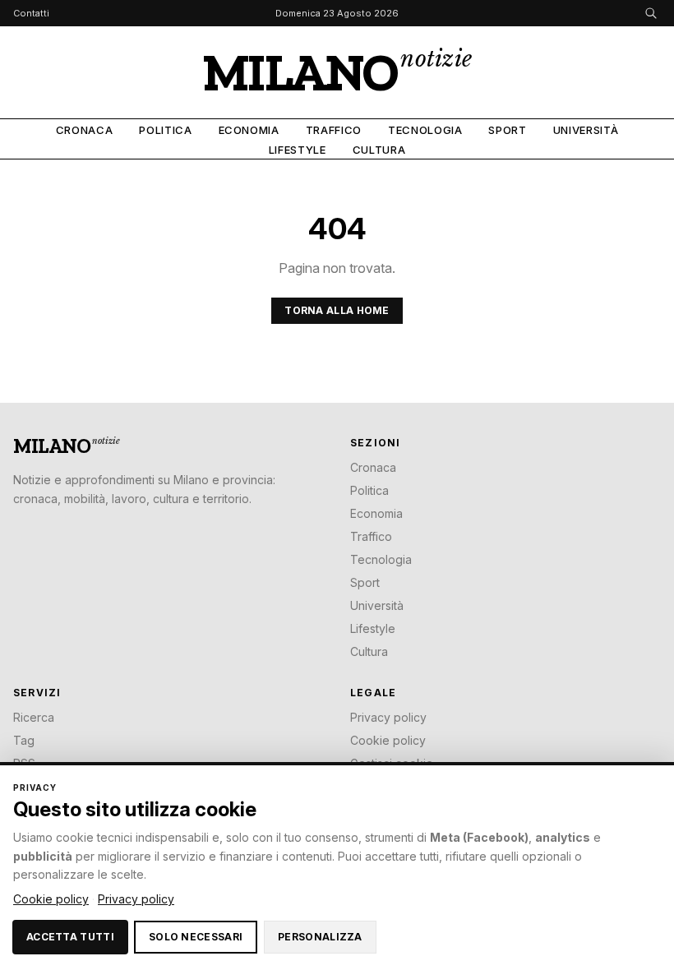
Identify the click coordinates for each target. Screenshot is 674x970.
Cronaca (84, 129)
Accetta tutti (70, 937)
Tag (24, 740)
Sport (507, 129)
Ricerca (33, 717)
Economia (249, 129)
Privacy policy (388, 717)
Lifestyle (297, 149)
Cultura (379, 149)
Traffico (334, 129)
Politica (165, 129)
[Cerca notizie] (651, 13)
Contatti (31, 13)
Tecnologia (425, 129)
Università (586, 129)
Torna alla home (337, 310)
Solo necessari (195, 937)
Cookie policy (388, 740)
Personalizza (320, 937)
